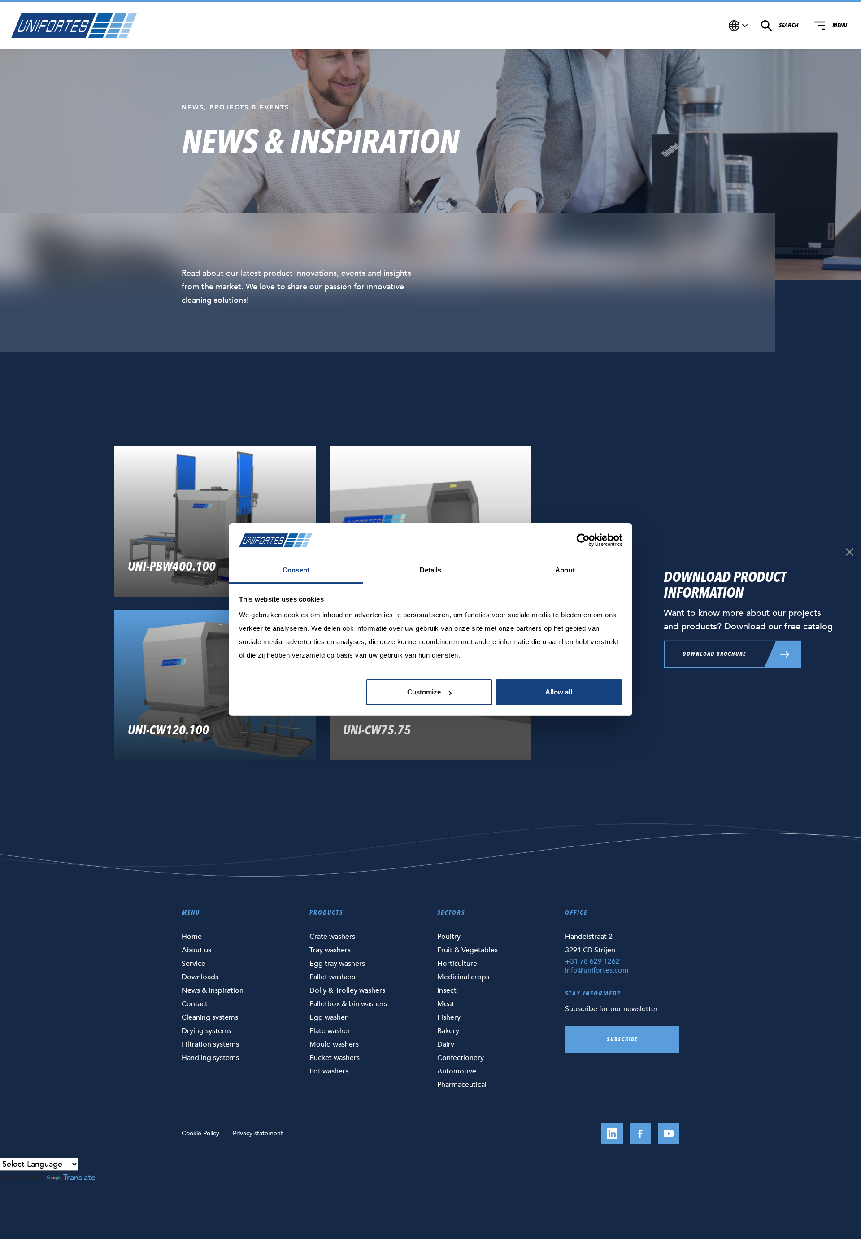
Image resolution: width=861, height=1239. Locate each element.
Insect (447, 990)
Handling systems (210, 1058)
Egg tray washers (337, 964)
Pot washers (328, 1071)
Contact (195, 1004)
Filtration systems (210, 1044)
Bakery (448, 1031)
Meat (445, 1004)
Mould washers (334, 1044)
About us (196, 950)
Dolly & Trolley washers (347, 990)
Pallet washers (332, 977)
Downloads (200, 977)
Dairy (445, 1044)
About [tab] (565, 570)
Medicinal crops (463, 977)
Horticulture (457, 964)
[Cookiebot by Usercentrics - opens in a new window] (583, 540)
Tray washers (330, 950)
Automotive (456, 1071)
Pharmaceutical (462, 1085)
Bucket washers (334, 1058)
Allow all (558, 692)
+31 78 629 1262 (592, 961)
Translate (79, 1177)
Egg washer (328, 1017)
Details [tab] (431, 570)
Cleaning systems (210, 1017)
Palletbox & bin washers (348, 1004)
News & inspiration (213, 990)
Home (192, 937)
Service (193, 964)
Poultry (449, 937)
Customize (424, 692)
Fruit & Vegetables (467, 950)
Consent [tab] (296, 570)
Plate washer (329, 1031)
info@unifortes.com (597, 970)
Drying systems (206, 1031)
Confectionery (460, 1058)
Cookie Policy (200, 1133)
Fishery (449, 1017)
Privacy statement (258, 1133)
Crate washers (332, 937)
